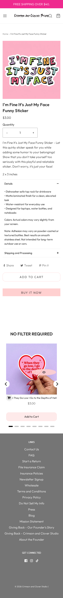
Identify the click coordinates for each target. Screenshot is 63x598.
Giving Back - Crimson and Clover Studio (32, 533)
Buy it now (31, 292)
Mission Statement (32, 521)
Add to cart (32, 277)
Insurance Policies (31, 473)
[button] (31, 70)
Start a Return (31, 461)
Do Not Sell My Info (31, 503)
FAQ (31, 455)
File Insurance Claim (31, 467)
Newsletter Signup (31, 479)
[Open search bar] (48, 16)
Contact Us (31, 449)
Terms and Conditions (31, 491)
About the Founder (31, 539)
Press (31, 509)
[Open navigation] (5, 16)
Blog (32, 515)
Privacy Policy (31, 497)
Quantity (8, 124)
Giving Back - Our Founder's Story (31, 527)
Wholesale (31, 485)
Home (5, 34)
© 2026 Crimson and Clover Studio (31, 586)
